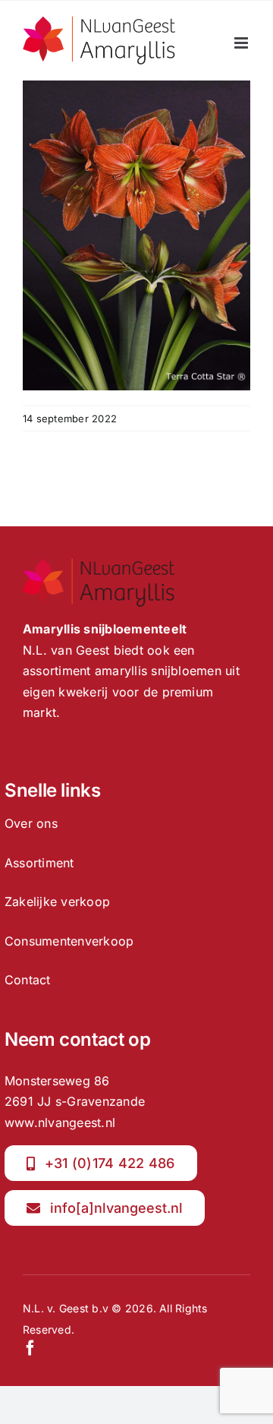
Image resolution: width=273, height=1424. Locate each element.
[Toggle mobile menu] (242, 43)
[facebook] (30, 1348)
